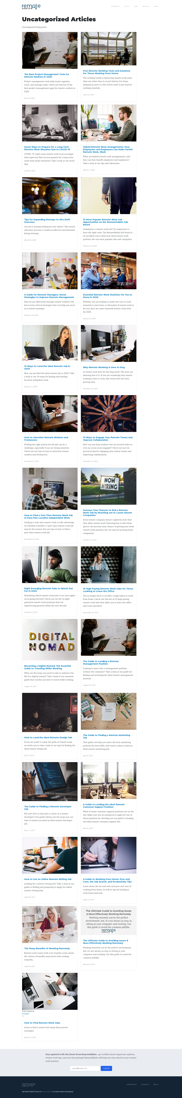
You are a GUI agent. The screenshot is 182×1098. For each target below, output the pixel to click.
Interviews (115, 6)
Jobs (136, 6)
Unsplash (25, 1013)
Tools (126, 6)
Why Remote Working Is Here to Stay (104, 367)
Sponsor (145, 1084)
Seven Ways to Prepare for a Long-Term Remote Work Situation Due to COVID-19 (47, 148)
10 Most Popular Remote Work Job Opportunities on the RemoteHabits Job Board (105, 222)
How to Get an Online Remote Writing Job (48, 879)
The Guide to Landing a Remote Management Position (101, 662)
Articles (146, 6)
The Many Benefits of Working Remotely (47, 948)
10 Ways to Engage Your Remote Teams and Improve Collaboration (107, 438)
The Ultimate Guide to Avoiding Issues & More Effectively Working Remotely (105, 941)
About (156, 1084)
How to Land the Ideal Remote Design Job (48, 737)
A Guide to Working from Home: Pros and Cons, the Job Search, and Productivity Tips (107, 880)
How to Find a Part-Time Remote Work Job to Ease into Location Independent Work (48, 516)
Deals (156, 6)
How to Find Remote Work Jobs (42, 1023)
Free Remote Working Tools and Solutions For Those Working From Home (106, 72)
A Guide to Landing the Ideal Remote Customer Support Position (104, 805)
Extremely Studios (46, 1092)
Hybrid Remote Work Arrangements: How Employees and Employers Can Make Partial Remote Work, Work (108, 149)
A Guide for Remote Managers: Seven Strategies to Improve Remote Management (49, 295)
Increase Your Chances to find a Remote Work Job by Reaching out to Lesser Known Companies (107, 512)
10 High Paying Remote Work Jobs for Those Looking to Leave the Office (108, 589)
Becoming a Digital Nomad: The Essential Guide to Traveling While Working (47, 667)
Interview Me (132, 1084)
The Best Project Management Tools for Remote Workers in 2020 (46, 75)
